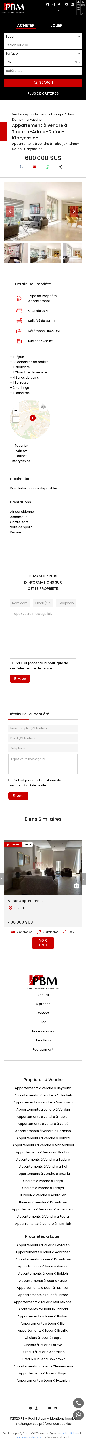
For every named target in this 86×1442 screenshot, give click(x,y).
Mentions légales (63, 1418)
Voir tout (43, 943)
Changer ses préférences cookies (45, 1423)
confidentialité (68, 1433)
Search (45, 82)
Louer (57, 25)
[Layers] (43, 406)
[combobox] (43, 37)
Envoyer (20, 678)
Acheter (26, 25)
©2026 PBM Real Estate (28, 1418)
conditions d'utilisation (29, 1437)
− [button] (15, 410)
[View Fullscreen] (16, 419)
